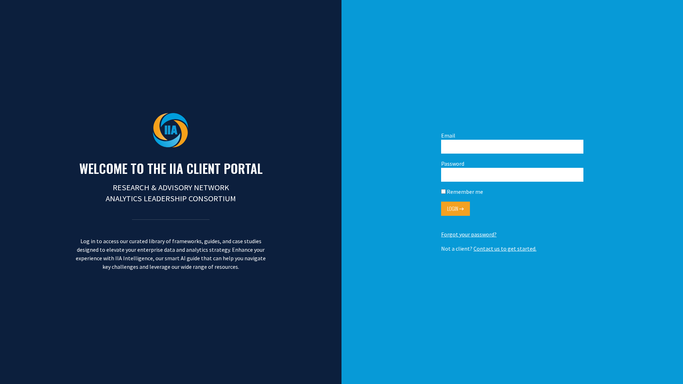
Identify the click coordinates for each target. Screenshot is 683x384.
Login (453, 208)
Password (452, 163)
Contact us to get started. (504, 248)
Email (448, 135)
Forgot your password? (469, 234)
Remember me (464, 191)
